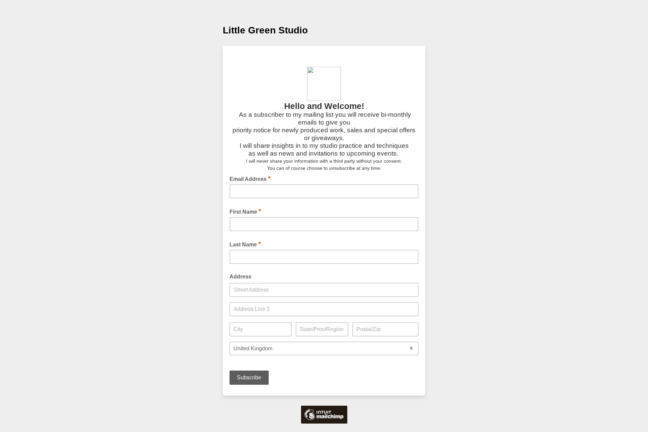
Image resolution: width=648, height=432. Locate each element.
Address (240, 276)
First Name (245, 211)
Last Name (245, 244)
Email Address (250, 178)
